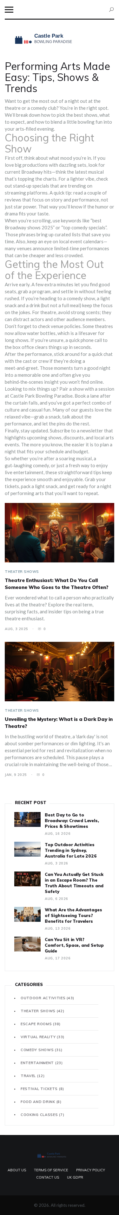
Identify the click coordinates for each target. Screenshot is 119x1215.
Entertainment (42, 1063)
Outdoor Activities (47, 998)
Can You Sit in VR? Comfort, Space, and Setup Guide (74, 945)
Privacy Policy (90, 1170)
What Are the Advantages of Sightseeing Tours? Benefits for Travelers (73, 915)
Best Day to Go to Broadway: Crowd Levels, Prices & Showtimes (72, 820)
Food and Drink (41, 1102)
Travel (33, 1076)
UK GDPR (75, 1177)
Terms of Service (51, 1170)
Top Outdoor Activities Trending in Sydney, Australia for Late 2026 (70, 850)
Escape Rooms (41, 1024)
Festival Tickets (42, 1089)
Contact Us (47, 1177)
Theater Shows (22, 571)
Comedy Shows (42, 1050)
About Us (17, 1170)
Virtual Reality (42, 1037)
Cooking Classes (42, 1115)
